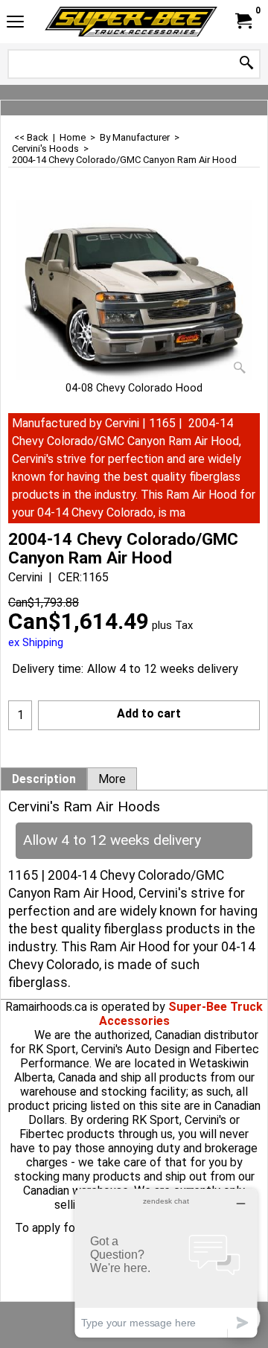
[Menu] (15, 23)
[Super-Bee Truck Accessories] (131, 21)
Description (44, 779)
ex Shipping (35, 642)
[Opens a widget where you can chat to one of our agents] (166, 1263)
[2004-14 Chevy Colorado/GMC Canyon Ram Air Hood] (134, 290)
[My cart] (243, 21)
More (112, 779)
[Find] (246, 63)
